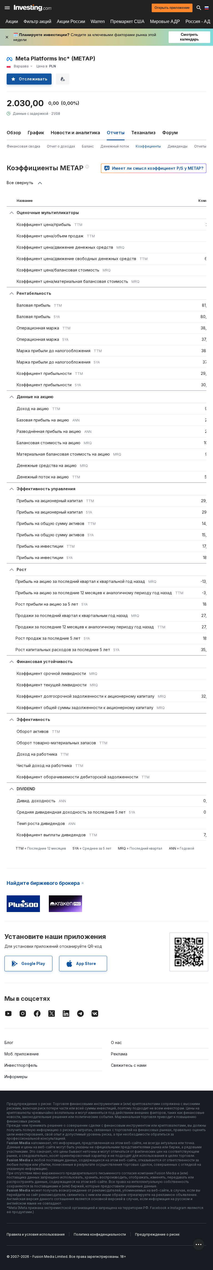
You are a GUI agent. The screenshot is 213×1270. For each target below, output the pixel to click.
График (36, 132)
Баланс (88, 146)
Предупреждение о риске (157, 1234)
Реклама (119, 1053)
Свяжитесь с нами (128, 1065)
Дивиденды (177, 146)
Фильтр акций (37, 21)
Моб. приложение (21, 1053)
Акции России (71, 21)
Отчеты (200, 146)
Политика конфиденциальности (100, 1234)
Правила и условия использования (36, 1234)
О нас (116, 1042)
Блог (8, 1042)
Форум (170, 132)
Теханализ (143, 132)
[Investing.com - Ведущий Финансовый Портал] (32, 7)
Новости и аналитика (75, 132)
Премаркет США (127, 21)
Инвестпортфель (20, 1065)
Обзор (14, 132)
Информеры (15, 1076)
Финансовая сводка (23, 146)
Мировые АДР (165, 21)
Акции (12, 21)
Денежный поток (114, 146)
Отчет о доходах (61, 146)
